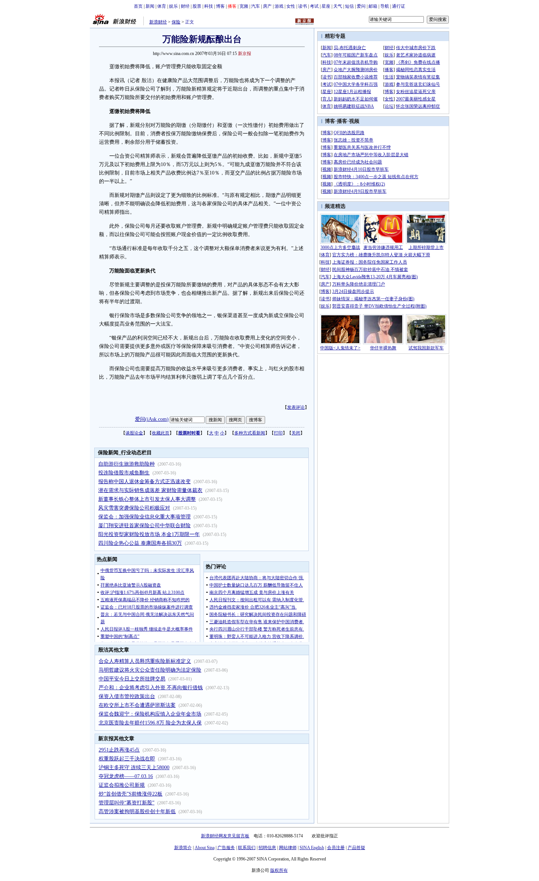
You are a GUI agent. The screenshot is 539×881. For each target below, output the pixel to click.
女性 (290, 6)
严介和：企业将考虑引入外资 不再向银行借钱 (151, 687)
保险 (176, 22)
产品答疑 (356, 847)
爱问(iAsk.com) (152, 419)
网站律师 (288, 847)
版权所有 (279, 870)
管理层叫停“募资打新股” (126, 802)
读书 (302, 6)
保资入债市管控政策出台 (127, 696)
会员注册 (336, 847)
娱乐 (173, 6)
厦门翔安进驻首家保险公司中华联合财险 (144, 525)
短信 (349, 6)
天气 (337, 6)
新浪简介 (183, 847)
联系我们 (247, 847)
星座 (326, 6)
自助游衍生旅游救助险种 (126, 464)
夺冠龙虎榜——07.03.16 (126, 776)
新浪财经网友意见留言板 (225, 835)
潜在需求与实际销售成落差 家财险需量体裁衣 (150, 490)
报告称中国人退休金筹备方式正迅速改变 (144, 481)
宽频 (243, 6)
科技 (208, 6)
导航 (384, 6)
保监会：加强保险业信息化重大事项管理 (144, 517)
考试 (314, 6)
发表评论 (296, 407)
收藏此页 (160, 433)
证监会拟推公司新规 (122, 785)
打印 (278, 433)
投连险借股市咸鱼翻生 (124, 473)
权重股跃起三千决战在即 (127, 758)
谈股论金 (134, 433)
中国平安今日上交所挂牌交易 (132, 679)
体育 (161, 6)
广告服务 (226, 847)
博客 (220, 6)
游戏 (279, 6)
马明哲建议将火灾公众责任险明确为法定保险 (150, 670)
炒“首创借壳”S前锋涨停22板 (130, 794)
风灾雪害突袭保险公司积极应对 (134, 508)
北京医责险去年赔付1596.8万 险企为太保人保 (150, 723)
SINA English (312, 847)
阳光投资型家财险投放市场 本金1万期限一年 (149, 534)
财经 (185, 6)
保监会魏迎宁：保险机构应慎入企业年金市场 (150, 714)
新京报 (244, 53)
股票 (196, 6)
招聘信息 (267, 847)
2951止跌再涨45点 (119, 750)
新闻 (150, 6)
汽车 (255, 6)
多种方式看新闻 (249, 433)
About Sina (204, 847)
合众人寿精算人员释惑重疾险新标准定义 (145, 661)
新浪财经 (158, 22)
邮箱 (372, 6)
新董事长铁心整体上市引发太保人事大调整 (147, 499)
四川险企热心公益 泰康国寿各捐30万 (140, 543)
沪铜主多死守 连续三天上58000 (134, 767)
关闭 (296, 433)
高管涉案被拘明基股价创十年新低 (137, 811)
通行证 (398, 6)
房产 (267, 6)
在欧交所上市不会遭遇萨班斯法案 (137, 705)
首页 (138, 6)
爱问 (361, 6)
